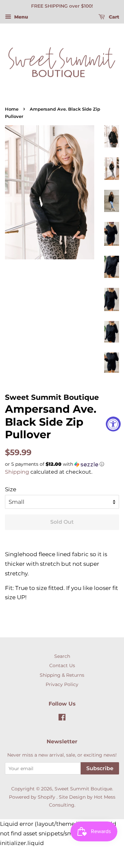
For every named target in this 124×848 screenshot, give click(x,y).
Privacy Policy (62, 684)
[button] (62, 464)
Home (12, 109)
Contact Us (62, 665)
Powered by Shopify (32, 797)
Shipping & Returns (62, 675)
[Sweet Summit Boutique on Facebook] (62, 718)
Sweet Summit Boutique (83, 789)
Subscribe (99, 768)
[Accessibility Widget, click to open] (113, 424)
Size (10, 489)
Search (62, 656)
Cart (113, 17)
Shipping (17, 472)
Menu (20, 17)
